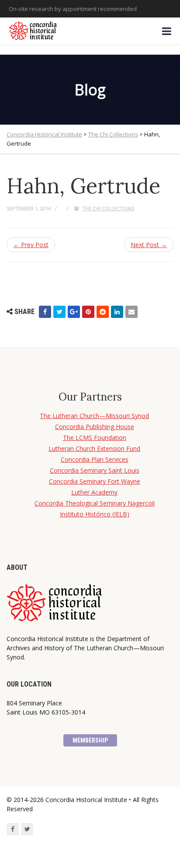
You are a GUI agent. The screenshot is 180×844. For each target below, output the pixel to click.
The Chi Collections (108, 208)
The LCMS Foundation (94, 437)
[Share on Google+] (74, 312)
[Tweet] (59, 312)
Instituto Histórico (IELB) (94, 514)
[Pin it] (88, 312)
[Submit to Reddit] (103, 312)
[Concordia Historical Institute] (33, 31)
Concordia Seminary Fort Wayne (94, 481)
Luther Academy (94, 492)
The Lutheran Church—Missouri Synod (94, 416)
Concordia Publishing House (94, 426)
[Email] (131, 312)
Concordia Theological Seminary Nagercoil (95, 503)
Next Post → (149, 245)
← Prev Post (30, 245)
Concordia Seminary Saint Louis (94, 470)
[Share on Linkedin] (117, 312)
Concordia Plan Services (94, 459)
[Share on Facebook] (45, 312)
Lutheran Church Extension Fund (94, 448)
